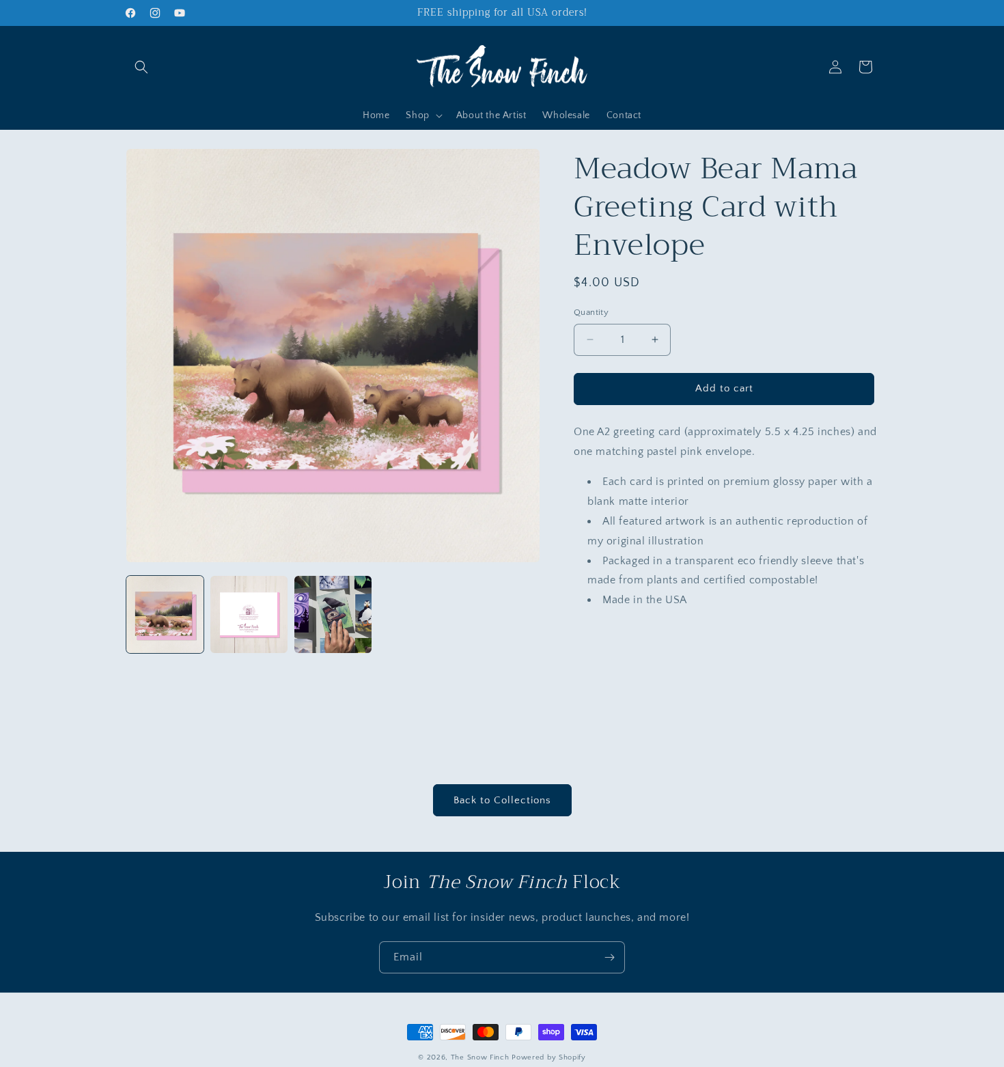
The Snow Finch (480, 1057)
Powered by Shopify (549, 1057)
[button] (141, 67)
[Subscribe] (609, 957)
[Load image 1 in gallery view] (165, 614)
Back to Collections (502, 800)
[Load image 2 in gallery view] (249, 614)
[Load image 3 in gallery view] (333, 614)
